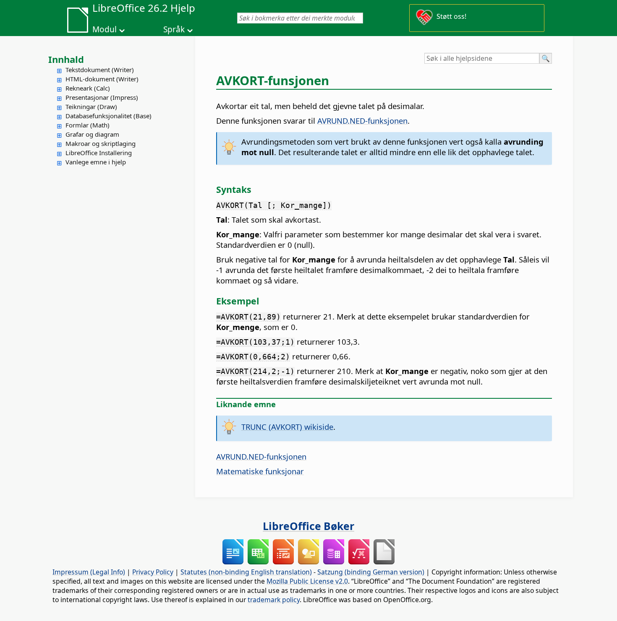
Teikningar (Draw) (91, 106)
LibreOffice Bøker (308, 526)
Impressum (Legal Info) (88, 572)
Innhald (66, 59)
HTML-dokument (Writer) (102, 79)
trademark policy (274, 599)
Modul (104, 29)
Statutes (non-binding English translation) (246, 572)
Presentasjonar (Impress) (101, 97)
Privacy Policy (152, 572)
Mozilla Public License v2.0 (307, 581)
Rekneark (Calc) (87, 88)
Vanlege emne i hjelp (95, 162)
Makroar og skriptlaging (100, 143)
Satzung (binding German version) (370, 572)
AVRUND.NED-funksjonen (362, 120)
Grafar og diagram (92, 134)
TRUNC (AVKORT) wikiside (287, 426)
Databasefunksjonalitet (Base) (108, 116)
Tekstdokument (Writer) (99, 69)
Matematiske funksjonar (260, 471)
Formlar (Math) (87, 125)
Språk (174, 29)
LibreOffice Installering (98, 152)
